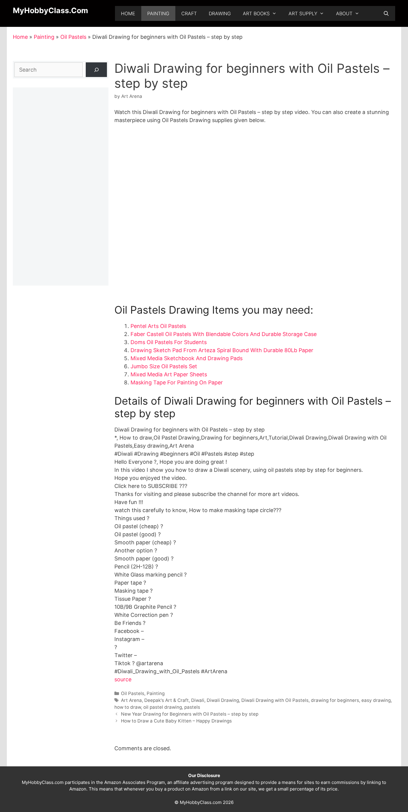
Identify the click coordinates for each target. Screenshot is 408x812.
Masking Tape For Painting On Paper (177, 382)
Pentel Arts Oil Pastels (158, 326)
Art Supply (303, 13)
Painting (158, 13)
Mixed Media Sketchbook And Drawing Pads (187, 358)
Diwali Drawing (223, 700)
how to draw (127, 707)
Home (128, 13)
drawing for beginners (335, 700)
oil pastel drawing (162, 707)
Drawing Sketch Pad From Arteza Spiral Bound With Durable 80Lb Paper (222, 350)
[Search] (96, 69)
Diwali (197, 700)
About (344, 13)
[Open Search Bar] (386, 13)
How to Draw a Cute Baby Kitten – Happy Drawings (176, 721)
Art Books (256, 13)
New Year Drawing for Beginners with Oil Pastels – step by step (189, 714)
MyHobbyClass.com (50, 10)
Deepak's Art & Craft (166, 700)
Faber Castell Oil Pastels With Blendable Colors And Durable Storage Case (224, 334)
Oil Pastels (73, 37)
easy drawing (376, 700)
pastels (192, 707)
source (122, 679)
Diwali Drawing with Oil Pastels (275, 700)
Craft (189, 13)
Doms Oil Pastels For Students (169, 342)
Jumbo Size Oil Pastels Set (164, 366)
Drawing (220, 13)
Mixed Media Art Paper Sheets (169, 374)
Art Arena (131, 700)
